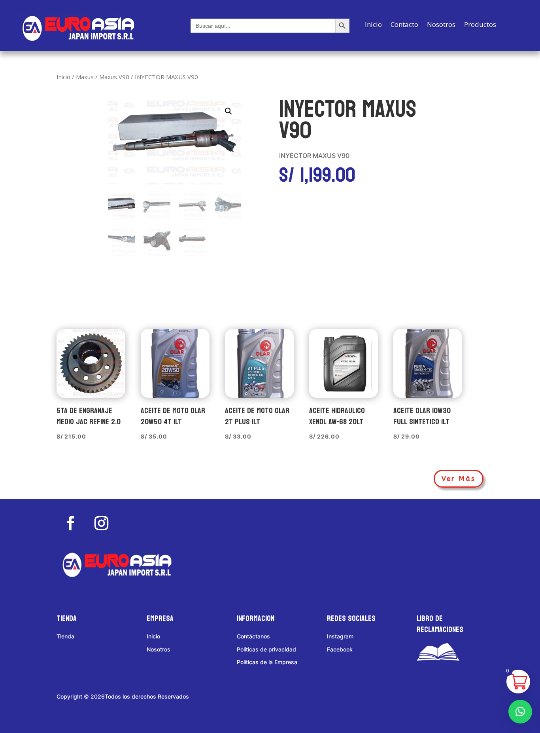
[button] (228, 111)
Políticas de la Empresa (267, 662)
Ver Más (459, 478)
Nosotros (441, 25)
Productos (480, 25)
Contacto (404, 25)
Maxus (85, 77)
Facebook (340, 649)
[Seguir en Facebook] (70, 523)
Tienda (65, 636)
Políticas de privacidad (266, 649)
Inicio (373, 25)
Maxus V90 (114, 77)
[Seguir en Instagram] (101, 523)
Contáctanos (253, 636)
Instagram (340, 636)
